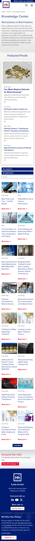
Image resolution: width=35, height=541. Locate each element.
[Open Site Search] (26, 5)
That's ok (8, 537)
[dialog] (17, 527)
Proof (9, 12)
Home (4, 12)
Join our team (16, 508)
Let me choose (5, 533)
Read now (5, 208)
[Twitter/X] (21, 500)
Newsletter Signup (9, 464)
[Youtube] (16, 500)
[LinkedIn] (12, 500)
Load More (18, 445)
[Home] (6, 4)
